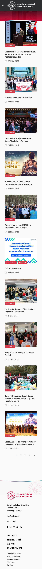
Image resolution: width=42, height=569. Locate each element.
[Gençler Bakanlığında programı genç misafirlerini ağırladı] (21, 120)
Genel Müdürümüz (14, 554)
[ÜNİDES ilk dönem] (21, 250)
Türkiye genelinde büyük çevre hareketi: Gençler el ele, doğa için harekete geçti (20, 398)
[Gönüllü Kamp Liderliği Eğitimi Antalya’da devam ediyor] (21, 207)
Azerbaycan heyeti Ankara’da (18, 98)
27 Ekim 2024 (13, 61)
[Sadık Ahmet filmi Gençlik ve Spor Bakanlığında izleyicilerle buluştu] (21, 423)
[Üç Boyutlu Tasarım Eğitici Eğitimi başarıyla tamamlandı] (21, 291)
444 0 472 (11, 522)
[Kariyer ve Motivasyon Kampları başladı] (21, 334)
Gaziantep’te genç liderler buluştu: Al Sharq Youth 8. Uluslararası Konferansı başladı (21, 54)
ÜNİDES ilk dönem (13, 268)
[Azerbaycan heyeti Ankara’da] (21, 79)
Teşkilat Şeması (13, 559)
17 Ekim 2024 (13, 448)
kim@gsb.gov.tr (13, 516)
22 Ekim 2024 (13, 188)
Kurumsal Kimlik (13, 556)
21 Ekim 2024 (13, 316)
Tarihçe (10, 565)
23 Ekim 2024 (13, 102)
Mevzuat (10, 562)
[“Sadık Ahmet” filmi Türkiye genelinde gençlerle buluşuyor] (21, 163)
